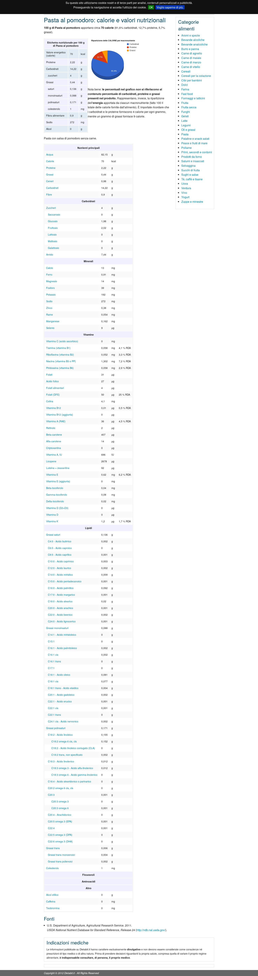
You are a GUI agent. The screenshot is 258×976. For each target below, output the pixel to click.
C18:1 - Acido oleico (59, 674)
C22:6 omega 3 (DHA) (60, 841)
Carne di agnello (191, 53)
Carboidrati (52, 188)
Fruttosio (53, 228)
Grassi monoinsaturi (57, 628)
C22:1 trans (54, 714)
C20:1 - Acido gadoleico (61, 694)
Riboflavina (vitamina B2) (60, 354)
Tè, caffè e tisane (192, 179)
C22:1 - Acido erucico (60, 701)
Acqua (49, 154)
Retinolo (50, 428)
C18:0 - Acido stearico (60, 601)
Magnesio (51, 281)
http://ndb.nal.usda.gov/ (151, 930)
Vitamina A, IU (54, 454)
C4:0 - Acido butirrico (59, 541)
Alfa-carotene (53, 441)
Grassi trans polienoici (60, 861)
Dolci (184, 85)
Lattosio (52, 234)
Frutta (184, 103)
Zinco (49, 308)
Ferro (49, 274)
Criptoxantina (53, 448)
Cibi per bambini (191, 80)
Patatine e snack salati (195, 139)
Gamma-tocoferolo (56, 494)
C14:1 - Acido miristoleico (62, 634)
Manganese (52, 321)
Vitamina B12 (53, 408)
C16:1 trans (54, 661)
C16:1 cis (53, 654)
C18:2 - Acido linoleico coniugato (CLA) (73, 748)
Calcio (49, 268)
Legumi (186, 125)
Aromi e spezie (190, 35)
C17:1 (51, 668)
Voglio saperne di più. (170, 7)
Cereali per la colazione (196, 76)
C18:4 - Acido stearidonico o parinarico (69, 781)
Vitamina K (52, 521)
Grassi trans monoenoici (61, 854)
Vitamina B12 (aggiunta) (59, 414)
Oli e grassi (188, 130)
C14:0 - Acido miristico (60, 574)
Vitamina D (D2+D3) (57, 508)
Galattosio (53, 248)
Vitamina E (52, 474)
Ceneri (50, 181)
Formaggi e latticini (193, 98)
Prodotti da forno (191, 157)
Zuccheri (51, 208)
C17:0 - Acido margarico (61, 594)
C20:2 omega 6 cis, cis (60, 788)
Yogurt (185, 197)
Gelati (185, 116)
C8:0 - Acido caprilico (59, 554)
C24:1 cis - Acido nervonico (63, 721)
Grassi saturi (53, 534)
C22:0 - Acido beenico (60, 614)
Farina (185, 89)
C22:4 (51, 828)
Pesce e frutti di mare (194, 143)
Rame (49, 314)
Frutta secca (188, 107)
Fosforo (50, 288)
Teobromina (52, 908)
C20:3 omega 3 (60, 801)
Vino (184, 193)
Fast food (187, 94)
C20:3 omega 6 (60, 808)
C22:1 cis (53, 708)
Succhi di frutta (190, 170)
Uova (184, 183)
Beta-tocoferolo (54, 488)
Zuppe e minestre (192, 202)
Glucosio (53, 221)
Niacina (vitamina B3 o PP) (61, 361)
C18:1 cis (53, 681)
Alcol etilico (52, 894)
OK (151, 7)
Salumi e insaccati (192, 161)
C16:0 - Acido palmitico (61, 588)
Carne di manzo (191, 62)
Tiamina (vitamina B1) (58, 348)
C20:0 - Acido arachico (60, 608)
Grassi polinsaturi (55, 728)
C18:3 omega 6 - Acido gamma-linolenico (74, 774)
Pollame (186, 148)
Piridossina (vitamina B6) (60, 368)
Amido (49, 254)
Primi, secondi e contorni (196, 152)
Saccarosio (54, 214)
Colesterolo (52, 868)
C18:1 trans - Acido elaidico (63, 688)
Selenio (50, 328)
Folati (49, 374)
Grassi (49, 174)
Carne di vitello (190, 67)
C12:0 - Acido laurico (59, 568)
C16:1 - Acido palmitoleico (62, 648)
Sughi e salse (189, 175)
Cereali (185, 71)
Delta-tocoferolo (55, 501)
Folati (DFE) (53, 394)
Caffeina (50, 901)
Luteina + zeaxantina (57, 468)
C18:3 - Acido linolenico (61, 761)
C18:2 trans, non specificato (66, 754)
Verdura (186, 188)
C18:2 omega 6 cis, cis (64, 741)
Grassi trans (53, 848)
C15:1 (51, 641)
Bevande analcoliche (194, 44)
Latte (184, 121)
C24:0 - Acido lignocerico (62, 621)
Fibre (49, 194)
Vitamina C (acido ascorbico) (62, 341)
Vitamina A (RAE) (55, 421)
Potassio (51, 294)
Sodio (49, 301)
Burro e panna (190, 49)
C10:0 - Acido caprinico (61, 561)
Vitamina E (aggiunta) (58, 481)
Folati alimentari (55, 388)
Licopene (51, 461)
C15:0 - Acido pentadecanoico (64, 581)
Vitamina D (52, 514)
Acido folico (52, 381)
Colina (49, 401)
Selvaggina (188, 166)
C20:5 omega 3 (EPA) (60, 821)
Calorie (50, 161)
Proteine (50, 168)
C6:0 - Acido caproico (60, 548)
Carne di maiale (191, 58)
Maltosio (52, 241)
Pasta (184, 134)
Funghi (185, 112)
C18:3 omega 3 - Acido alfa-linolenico (72, 768)
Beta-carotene (54, 434)
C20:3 (51, 794)
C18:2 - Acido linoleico (60, 734)
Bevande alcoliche (192, 40)
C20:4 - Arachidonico (59, 814)
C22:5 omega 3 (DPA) (60, 834)
